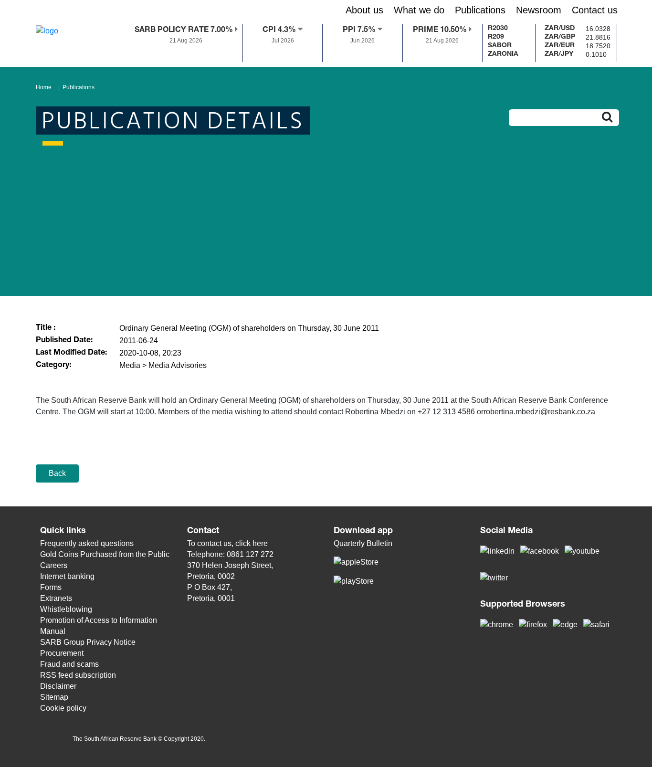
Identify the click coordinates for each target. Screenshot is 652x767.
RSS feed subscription (78, 675)
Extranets (56, 598)
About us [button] (364, 10)
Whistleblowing (66, 609)
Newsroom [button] (538, 10)
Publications (79, 87)
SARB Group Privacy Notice (88, 642)
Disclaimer (58, 686)
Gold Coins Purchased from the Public (104, 554)
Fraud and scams (69, 664)
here (260, 543)
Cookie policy (63, 708)
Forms (51, 587)
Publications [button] (480, 10)
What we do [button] (419, 10)
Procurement (62, 653)
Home (44, 87)
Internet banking (67, 576)
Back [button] (57, 473)
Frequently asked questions (87, 543)
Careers (53, 565)
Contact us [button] (595, 10)
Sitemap (54, 697)
